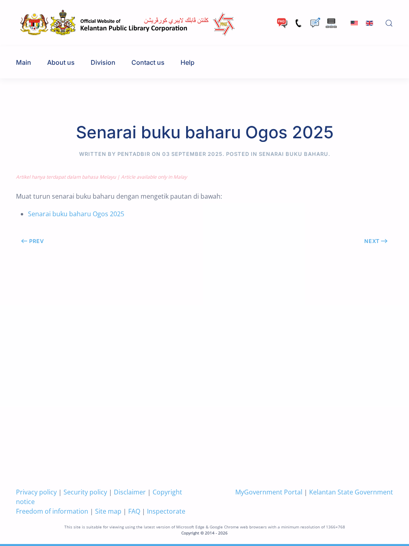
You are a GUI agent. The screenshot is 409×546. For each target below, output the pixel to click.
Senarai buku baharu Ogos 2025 (76, 213)
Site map (108, 511)
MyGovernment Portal (268, 492)
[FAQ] (282, 22)
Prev (36, 241)
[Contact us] (298, 22)
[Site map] (331, 22)
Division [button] (103, 62)
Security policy (85, 492)
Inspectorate (166, 511)
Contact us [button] (148, 62)
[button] (389, 23)
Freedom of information (52, 511)
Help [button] (188, 62)
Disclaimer (130, 492)
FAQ (134, 511)
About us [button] (61, 62)
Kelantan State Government (351, 492)
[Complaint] (315, 22)
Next (372, 241)
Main (23, 62)
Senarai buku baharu (293, 154)
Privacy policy (36, 492)
